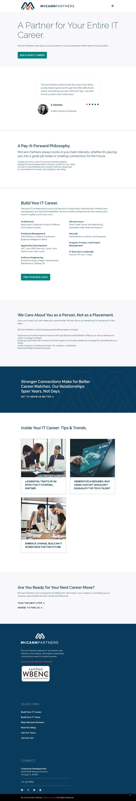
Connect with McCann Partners (36, 661)
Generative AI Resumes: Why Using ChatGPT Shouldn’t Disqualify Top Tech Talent (92, 485)
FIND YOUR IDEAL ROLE (35, 277)
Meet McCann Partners (32, 722)
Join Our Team (28, 733)
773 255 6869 (27, 782)
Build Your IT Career (31, 712)
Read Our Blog (28, 727)
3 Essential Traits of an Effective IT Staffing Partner (40, 485)
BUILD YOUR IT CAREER (32, 55)
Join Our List (27, 738)
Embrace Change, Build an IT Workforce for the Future (43, 545)
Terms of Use (49, 797)
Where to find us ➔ (30, 607)
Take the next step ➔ (31, 603)
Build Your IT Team (30, 717)
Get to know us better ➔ (37, 396)
